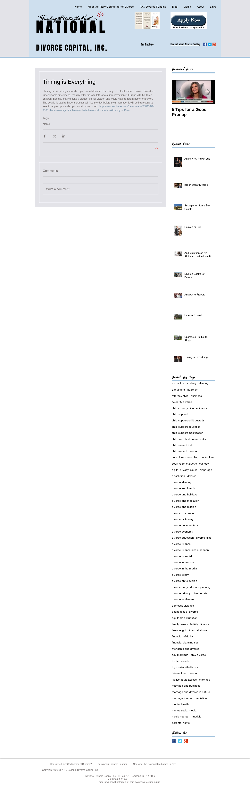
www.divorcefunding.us (147, 782)
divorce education (183, 537)
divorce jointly (180, 574)
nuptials (196, 716)
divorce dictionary (183, 519)
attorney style (180, 395)
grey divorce (198, 654)
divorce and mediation (185, 500)
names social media (184, 710)
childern (177, 439)
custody (204, 463)
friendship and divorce (185, 648)
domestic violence (183, 605)
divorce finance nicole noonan (190, 549)
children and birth (182, 445)
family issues (180, 624)
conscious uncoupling (185, 457)
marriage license (182, 698)
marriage (204, 679)
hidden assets (180, 661)
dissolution (178, 475)
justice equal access (184, 679)
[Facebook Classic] (174, 741)
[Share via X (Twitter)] (54, 136)
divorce (191, 475)
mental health (180, 704)
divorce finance (181, 543)
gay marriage (180, 654)
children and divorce (184, 451)
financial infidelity (182, 636)
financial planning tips (185, 642)
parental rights (181, 722)
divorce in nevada (183, 562)
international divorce (184, 673)
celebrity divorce (182, 401)
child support (180, 414)
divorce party (180, 587)
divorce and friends (184, 488)
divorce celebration (183, 513)
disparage (206, 469)
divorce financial (182, 556)
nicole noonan (180, 716)
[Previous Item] (178, 92)
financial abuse (197, 630)
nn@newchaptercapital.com (119, 782)
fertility (194, 624)
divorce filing (204, 537)
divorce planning (200, 587)
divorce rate (200, 593)
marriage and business (186, 685)
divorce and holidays (184, 494)
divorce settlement (183, 599)
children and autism (196, 439)
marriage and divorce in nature (191, 691)
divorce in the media (184, 568)
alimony (203, 383)
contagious (207, 457)
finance (204, 624)
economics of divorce (185, 611)
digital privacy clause (184, 469)
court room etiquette (184, 463)
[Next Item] (208, 92)
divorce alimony (181, 482)
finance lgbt (179, 630)
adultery (191, 383)
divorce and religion (184, 506)
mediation (201, 698)
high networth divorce (185, 667)
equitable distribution (184, 617)
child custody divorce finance (189, 408)
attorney (192, 389)
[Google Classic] (186, 741)
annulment (178, 389)
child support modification (187, 432)
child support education (186, 426)
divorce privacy (181, 593)
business (196, 395)
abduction (178, 383)
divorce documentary (185, 525)
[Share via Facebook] (44, 136)
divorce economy (182, 531)
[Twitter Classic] (180, 741)
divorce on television (184, 580)
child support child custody (188, 420)
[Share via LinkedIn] (64, 136)
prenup (46, 123)
